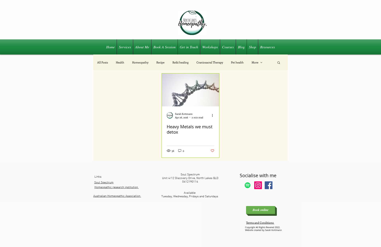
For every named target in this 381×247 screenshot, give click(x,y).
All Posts (102, 62)
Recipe (160, 62)
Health (120, 62)
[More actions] (213, 115)
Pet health (237, 62)
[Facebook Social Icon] (268, 185)
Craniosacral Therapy (209, 62)
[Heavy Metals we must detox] (190, 90)
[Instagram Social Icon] (258, 185)
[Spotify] (247, 185)
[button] (279, 63)
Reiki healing (180, 62)
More (255, 62)
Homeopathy (140, 62)
